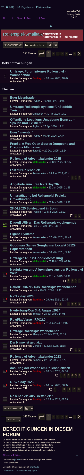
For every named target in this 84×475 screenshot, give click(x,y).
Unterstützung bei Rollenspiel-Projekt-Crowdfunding (38, 197)
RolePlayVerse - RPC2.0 (28, 319)
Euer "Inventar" (21, 132)
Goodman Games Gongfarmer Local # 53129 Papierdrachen (43, 247)
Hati (34, 225)
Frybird (36, 100)
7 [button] (74, 53)
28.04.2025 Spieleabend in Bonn (34, 208)
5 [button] (66, 53)
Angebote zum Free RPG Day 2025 (35, 184)
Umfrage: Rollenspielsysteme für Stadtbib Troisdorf (41, 108)
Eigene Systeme (22, 234)
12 (68, 389)
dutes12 (36, 150)
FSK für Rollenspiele (25, 170)
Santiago (37, 78)
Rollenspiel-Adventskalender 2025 (35, 158)
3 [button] (57, 53)
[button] (41, 53)
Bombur (36, 313)
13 (73, 389)
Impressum (71, 36)
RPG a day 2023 (22, 382)
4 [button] (62, 53)
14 (79, 389)
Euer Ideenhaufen (23, 97)
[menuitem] (9, 7)
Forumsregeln (52, 36)
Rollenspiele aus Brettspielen (32, 396)
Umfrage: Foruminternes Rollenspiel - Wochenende (38, 73)
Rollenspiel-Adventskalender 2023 (35, 356)
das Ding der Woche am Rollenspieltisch (40, 368)
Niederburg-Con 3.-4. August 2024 (35, 310)
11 (64, 389)
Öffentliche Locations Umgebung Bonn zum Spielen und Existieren (42, 121)
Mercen (36, 345)
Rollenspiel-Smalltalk (23, 34)
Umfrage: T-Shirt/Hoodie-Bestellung (36, 258)
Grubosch (37, 113)
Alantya (36, 334)
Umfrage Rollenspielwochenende (34, 331)
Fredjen (36, 211)
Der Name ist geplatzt (26, 342)
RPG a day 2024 (22, 296)
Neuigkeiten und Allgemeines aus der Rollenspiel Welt (46, 271)
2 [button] (53, 53)
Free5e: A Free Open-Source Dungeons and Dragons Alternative (42, 145)
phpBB (17, 459)
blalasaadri (39, 162)
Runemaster (39, 173)
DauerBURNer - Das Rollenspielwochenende (43, 222)
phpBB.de (34, 467)
